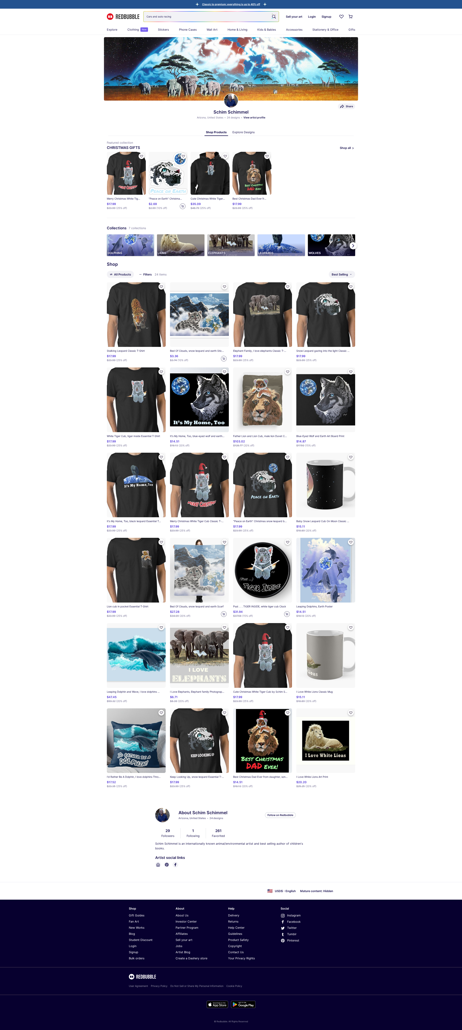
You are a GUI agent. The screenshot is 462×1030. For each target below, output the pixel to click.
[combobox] (211, 17)
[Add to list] (141, 156)
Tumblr (292, 934)
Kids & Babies (266, 29)
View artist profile (254, 117)
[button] (231, 4)
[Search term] (273, 16)
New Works (136, 927)
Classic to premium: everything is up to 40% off (231, 4)
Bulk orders (136, 958)
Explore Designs (243, 132)
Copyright (235, 946)
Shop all (345, 148)
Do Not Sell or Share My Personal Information (196, 985)
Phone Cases (188, 29)
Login (132, 946)
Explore (112, 29)
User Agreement (138, 985)
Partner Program (187, 927)
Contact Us (236, 952)
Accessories (294, 29)
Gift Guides (136, 915)
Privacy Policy (159, 985)
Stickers (163, 29)
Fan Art (134, 921)
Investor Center (186, 921)
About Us (182, 915)
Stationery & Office (325, 29)
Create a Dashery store (191, 958)
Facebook (294, 921)
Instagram (294, 915)
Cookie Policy (234, 985)
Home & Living (237, 29)
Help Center (236, 927)
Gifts (351, 29)
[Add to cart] (183, 206)
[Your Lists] (341, 16)
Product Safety (238, 940)
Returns (233, 921)
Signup (133, 952)
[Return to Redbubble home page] (123, 16)
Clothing (137, 29)
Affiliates (182, 934)
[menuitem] (112, 30)
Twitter (292, 928)
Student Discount (140, 940)
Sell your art (184, 940)
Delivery (233, 915)
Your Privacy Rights (241, 958)
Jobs (179, 946)
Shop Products (216, 132)
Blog (132, 934)
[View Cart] (350, 16)
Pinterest (293, 940)
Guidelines (235, 934)
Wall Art (212, 29)
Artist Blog (183, 952)
